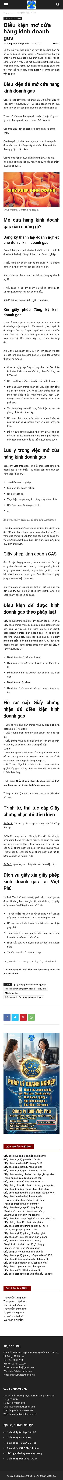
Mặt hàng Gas (11, 993)
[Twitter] (15, 1017)
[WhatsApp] (31, 1017)
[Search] (58, 4)
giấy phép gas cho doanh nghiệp (30, 984)
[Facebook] (7, 1017)
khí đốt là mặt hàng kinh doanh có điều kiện (26, 988)
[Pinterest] (23, 1017)
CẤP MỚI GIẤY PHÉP (26, 13)
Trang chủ (8, 13)
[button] (6, 4)
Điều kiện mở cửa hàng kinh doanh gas (24, 997)
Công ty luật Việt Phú (18, 43)
